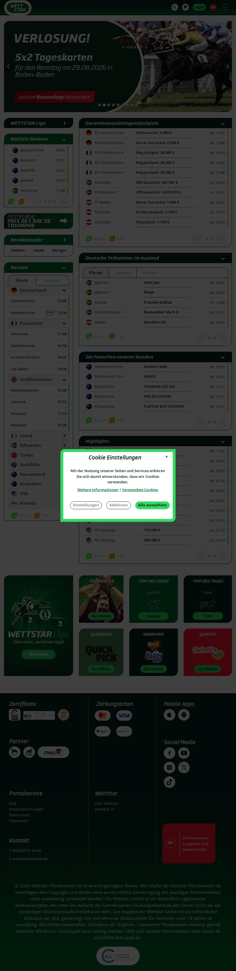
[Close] (167, 456)
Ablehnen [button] (118, 504)
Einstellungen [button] (86, 504)
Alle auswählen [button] (152, 504)
